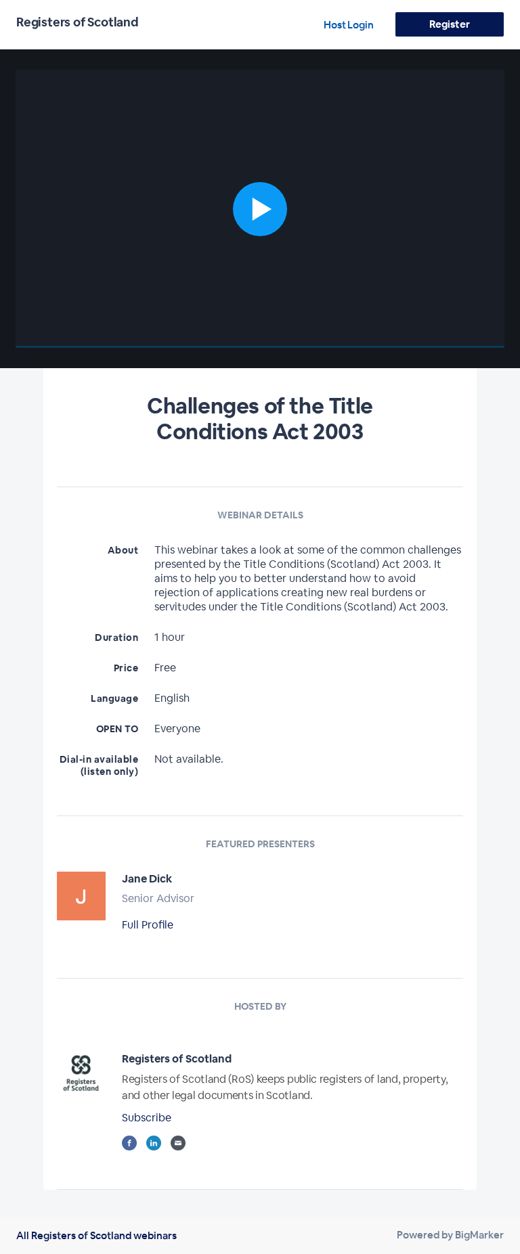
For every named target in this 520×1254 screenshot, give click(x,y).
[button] (260, 209)
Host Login (349, 24)
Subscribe (146, 1118)
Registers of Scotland (177, 1059)
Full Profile (147, 925)
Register (449, 24)
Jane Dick (147, 879)
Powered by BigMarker (450, 1234)
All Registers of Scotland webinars (96, 1235)
